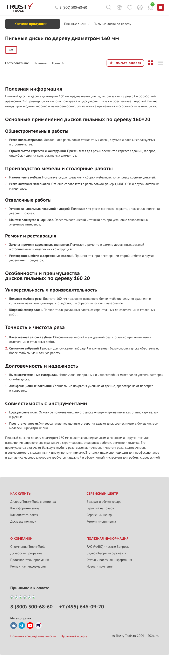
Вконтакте (13, 625)
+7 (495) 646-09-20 (81, 606)
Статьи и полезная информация (109, 560)
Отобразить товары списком (160, 62)
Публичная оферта (74, 636)
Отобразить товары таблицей (150, 62)
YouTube (30, 625)
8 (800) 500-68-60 (73, 7)
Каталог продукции (30, 24)
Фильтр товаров (128, 63)
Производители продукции (29, 560)
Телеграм (22, 625)
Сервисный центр (99, 515)
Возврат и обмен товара (104, 502)
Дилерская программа (26, 553)
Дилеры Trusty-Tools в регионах (33, 502)
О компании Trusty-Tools (27, 547)
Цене (56, 63)
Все (11, 50)
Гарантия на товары (101, 508)
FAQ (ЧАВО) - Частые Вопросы (108, 547)
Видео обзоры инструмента (106, 553)
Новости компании (100, 566)
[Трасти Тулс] (19, 11)
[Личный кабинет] (140, 7)
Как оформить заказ (24, 508)
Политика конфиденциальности (33, 636)
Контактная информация (28, 566)
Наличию (40, 63)
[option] (11, 50)
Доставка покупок (23, 521)
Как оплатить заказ (24, 515)
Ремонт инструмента (101, 521)
